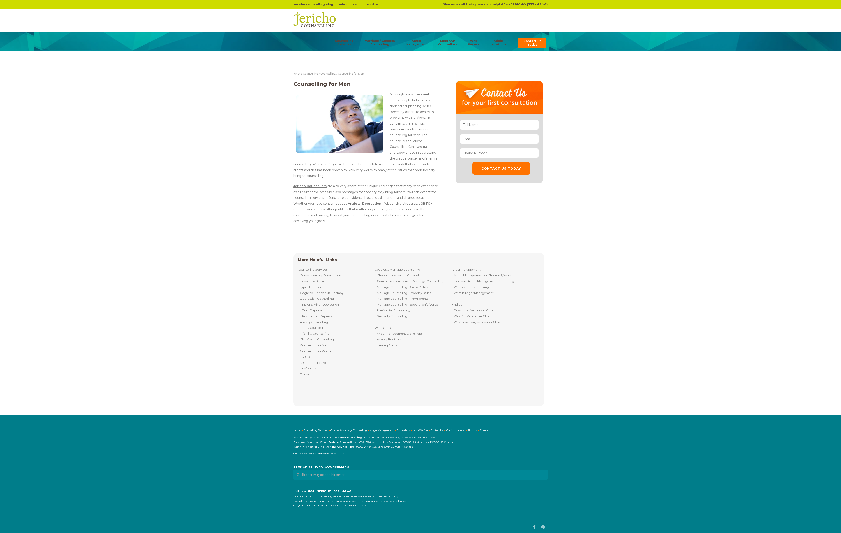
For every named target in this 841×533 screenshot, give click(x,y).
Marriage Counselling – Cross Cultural (403, 287)
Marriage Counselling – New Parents (402, 298)
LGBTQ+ (425, 204)
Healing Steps (387, 345)
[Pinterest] (543, 527)
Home (296, 430)
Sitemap (484, 430)
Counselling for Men (314, 345)
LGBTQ (305, 357)
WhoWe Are (473, 42)
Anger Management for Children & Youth (483, 275)
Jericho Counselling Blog (313, 4)
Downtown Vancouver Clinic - (311, 442)
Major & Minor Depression (320, 304)
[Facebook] (534, 527)
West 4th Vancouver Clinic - (310, 446)
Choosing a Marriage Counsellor (399, 275)
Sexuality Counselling (392, 316)
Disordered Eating (313, 362)
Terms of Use (337, 453)
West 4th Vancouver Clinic (472, 316)
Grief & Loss (308, 368)
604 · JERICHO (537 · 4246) (524, 4)
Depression (371, 204)
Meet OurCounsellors (447, 42)
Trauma (305, 374)
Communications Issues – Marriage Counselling (410, 281)
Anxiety (354, 204)
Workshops (383, 327)
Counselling (328, 74)
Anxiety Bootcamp (390, 339)
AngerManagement (416, 42)
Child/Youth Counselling (317, 339)
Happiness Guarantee (315, 281)
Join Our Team (350, 4)
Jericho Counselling (305, 74)
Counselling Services (312, 269)
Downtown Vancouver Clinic (474, 310)
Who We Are (420, 430)
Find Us (373, 4)
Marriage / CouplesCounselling (380, 42)
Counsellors (403, 430)
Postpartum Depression (319, 316)
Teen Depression (314, 310)
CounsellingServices (344, 42)
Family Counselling (313, 327)
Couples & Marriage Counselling (397, 269)
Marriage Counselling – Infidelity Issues (404, 293)
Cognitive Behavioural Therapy (321, 293)
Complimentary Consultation (320, 275)
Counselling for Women (316, 351)
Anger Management (466, 269)
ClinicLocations (498, 42)
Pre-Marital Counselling (393, 310)
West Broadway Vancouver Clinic (477, 322)
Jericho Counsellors (310, 186)
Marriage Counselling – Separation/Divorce (407, 304)
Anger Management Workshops (399, 333)
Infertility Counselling (314, 333)
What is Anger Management (474, 293)
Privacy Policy (306, 453)
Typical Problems (312, 287)
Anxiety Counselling (314, 322)
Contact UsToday (532, 42)
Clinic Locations (455, 430)
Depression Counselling (317, 298)
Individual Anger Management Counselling (484, 281)
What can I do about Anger (473, 287)
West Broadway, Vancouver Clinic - (313, 437)
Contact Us (437, 430)
